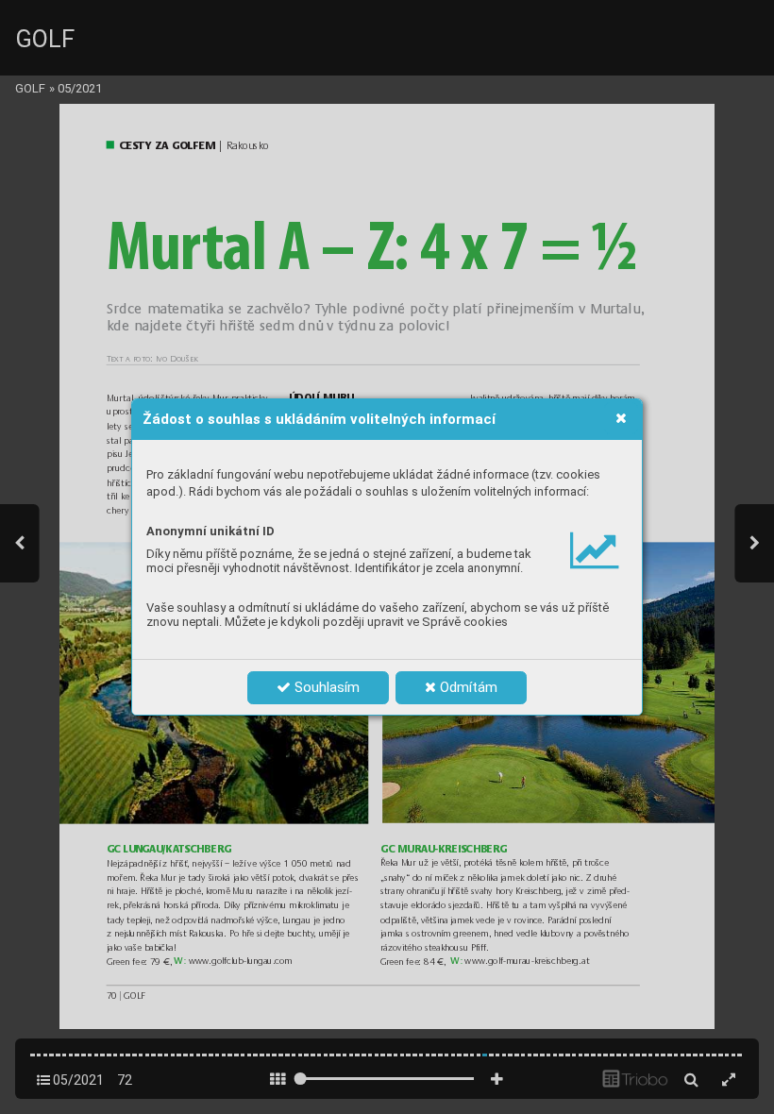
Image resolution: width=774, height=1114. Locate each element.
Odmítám (466, 687)
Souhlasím (325, 687)
